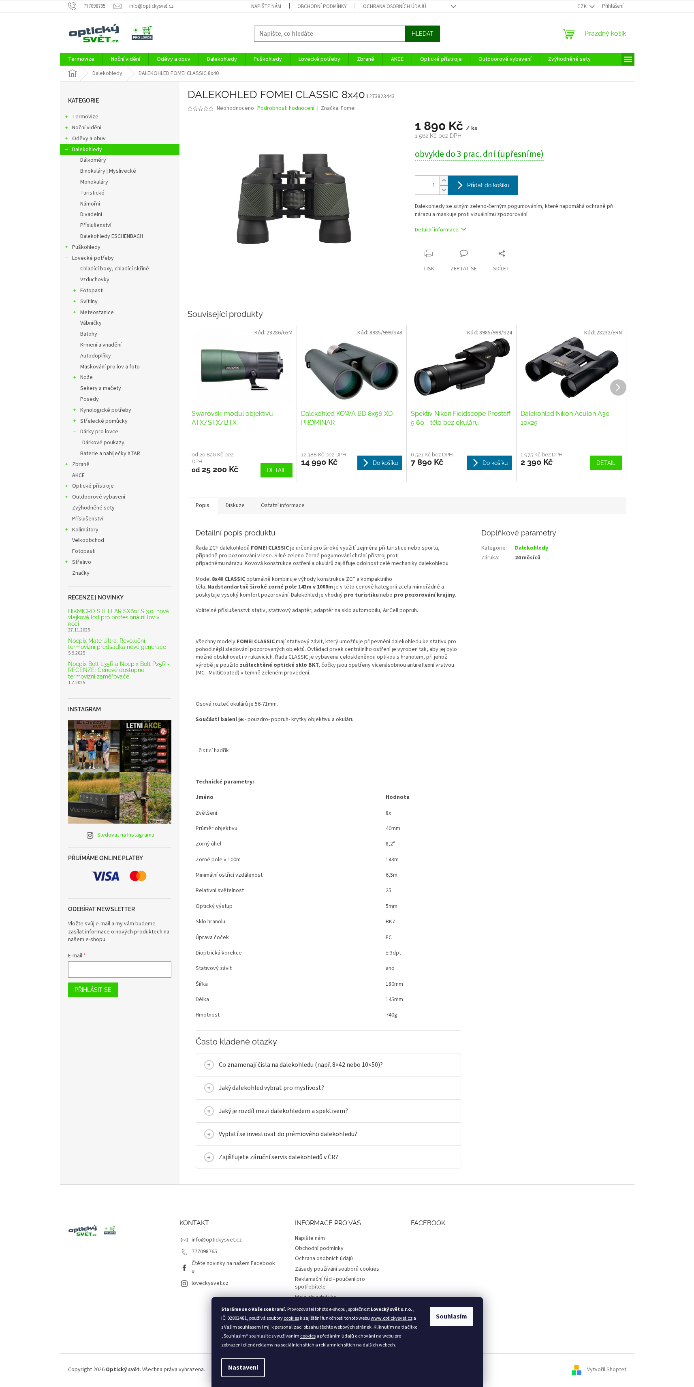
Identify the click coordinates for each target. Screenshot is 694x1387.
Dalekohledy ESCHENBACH (111, 236)
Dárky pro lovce (99, 432)
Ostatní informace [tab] (283, 505)
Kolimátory (85, 530)
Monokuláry (94, 182)
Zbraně (81, 464)
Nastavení (243, 1367)
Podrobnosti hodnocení (285, 108)
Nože (86, 377)
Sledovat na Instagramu (125, 835)
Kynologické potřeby (105, 410)
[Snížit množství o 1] (444, 190)
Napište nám (266, 6)
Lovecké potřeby (93, 258)
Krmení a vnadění (101, 345)
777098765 (204, 1252)
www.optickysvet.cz (391, 1318)
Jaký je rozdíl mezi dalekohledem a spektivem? (283, 1111)
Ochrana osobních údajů (394, 6)
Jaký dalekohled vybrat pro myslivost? (271, 1087)
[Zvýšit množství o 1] (444, 180)
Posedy (89, 399)
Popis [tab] (202, 505)
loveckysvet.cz (210, 1283)
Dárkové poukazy (103, 443)
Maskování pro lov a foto (110, 367)
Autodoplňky (95, 356)
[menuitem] (81, 59)
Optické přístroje (93, 486)
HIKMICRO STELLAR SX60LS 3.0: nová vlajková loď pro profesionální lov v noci (118, 617)
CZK (582, 6)
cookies (291, 1318)
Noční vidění (86, 128)
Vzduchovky (94, 280)
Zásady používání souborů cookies (337, 1269)
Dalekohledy (87, 150)
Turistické (92, 193)
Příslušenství (95, 225)
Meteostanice (97, 312)
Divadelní (91, 214)
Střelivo (81, 562)
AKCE (78, 475)
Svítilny (89, 302)
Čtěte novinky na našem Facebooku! (233, 1267)
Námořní (90, 204)
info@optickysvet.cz (217, 1240)
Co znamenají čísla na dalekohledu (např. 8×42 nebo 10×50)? (301, 1064)
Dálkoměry (93, 160)
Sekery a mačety (100, 388)
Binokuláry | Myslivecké (108, 171)
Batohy (88, 334)
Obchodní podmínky (322, 6)
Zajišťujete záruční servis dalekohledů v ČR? (278, 1157)
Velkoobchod (88, 540)
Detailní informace (437, 230)
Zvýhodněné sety (93, 508)
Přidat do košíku (488, 185)
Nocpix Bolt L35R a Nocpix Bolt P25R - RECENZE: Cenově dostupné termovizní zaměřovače (119, 670)
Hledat (422, 33)
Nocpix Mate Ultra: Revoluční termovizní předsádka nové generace (117, 644)
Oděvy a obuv (89, 139)
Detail (276, 470)
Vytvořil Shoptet (606, 1370)
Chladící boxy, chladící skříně (114, 269)
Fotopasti (92, 291)
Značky (81, 573)
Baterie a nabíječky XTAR (110, 453)
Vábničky (91, 323)
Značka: (338, 108)
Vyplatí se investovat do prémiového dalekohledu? (288, 1134)
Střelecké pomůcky (104, 421)
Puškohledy (86, 247)
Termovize (85, 117)
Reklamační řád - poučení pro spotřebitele (330, 1283)
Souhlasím (451, 1316)
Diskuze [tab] (235, 505)
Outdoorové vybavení (98, 497)
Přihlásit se (93, 990)
